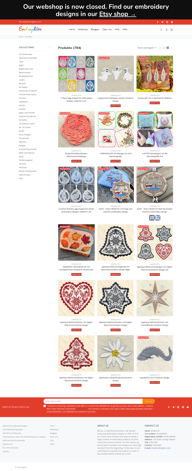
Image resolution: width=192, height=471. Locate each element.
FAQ (52, 440)
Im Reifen (23, 120)
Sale (21, 178)
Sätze (21, 156)
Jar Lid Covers (25, 127)
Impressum (8, 444)
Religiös (22, 145)
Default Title (115, 106)
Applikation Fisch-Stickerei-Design (155, 377)
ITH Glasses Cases (27, 123)
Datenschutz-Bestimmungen (15, 426)
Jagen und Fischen (27, 112)
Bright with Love (26, 69)
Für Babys (23, 87)
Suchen (6, 451)
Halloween (23, 101)
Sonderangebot (25, 160)
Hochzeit (23, 167)
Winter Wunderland (27, 171)
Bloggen (53, 433)
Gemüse (22, 164)
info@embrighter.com (31, 22)
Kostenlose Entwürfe (28, 91)
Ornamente (24, 138)
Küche (21, 131)
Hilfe (52, 444)
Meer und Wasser (26, 153)
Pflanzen (22, 142)
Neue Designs (25, 134)
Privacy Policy (81, 409)
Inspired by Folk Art (27, 116)
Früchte (22, 98)
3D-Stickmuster (25, 54)
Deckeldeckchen (26, 76)
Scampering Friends (27, 149)
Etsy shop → (117, 14)
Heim (52, 426)
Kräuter (22, 109)
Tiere (21, 61)
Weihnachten (25, 72)
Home (21, 37)
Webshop (54, 429)
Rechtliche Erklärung (12, 433)
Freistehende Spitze (27, 94)
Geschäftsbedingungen (13, 429)
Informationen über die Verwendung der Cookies (24, 437)
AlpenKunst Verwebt (28, 58)
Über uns (54, 437)
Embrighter (76, 95)
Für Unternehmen (10, 447)
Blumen (22, 83)
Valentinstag (24, 174)
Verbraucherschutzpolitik (14, 440)
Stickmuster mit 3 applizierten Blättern (155, 98)
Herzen (22, 105)
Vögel (21, 65)
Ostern (22, 80)
